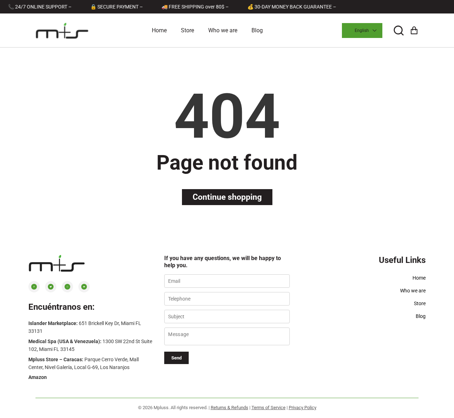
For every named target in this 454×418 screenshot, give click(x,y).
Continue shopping (227, 197)
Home (159, 30)
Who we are (222, 30)
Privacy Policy (302, 407)
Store (187, 30)
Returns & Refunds (229, 407)
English (362, 30)
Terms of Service (268, 407)
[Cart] (414, 30)
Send (176, 358)
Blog (257, 30)
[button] (398, 30)
